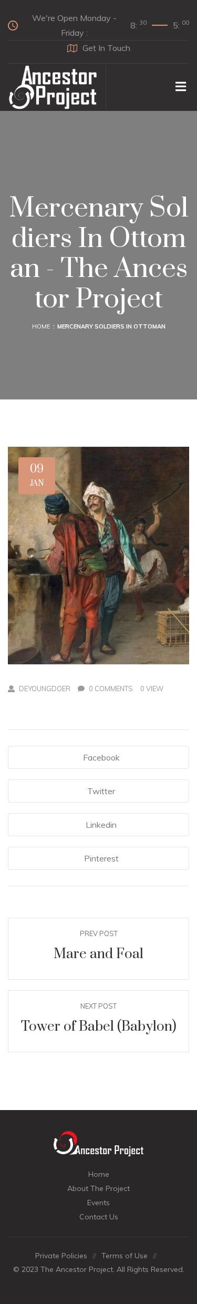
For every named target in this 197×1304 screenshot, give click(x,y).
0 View (151, 688)
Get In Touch (106, 48)
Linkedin (101, 824)
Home (41, 326)
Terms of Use (124, 1255)
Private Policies (61, 1255)
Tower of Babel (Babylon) (99, 1026)
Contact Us (98, 1216)
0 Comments (111, 688)
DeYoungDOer (44, 688)
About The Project (98, 1188)
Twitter (101, 791)
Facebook (101, 757)
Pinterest (101, 858)
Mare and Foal (98, 954)
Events (98, 1202)
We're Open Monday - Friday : (110, 25)
